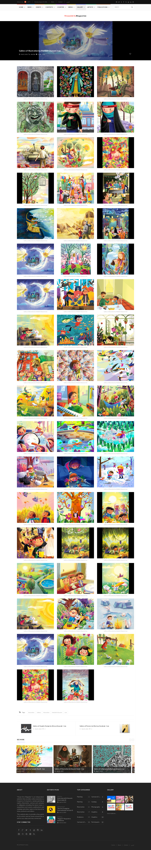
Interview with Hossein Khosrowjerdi (64, 799)
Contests (49, 7)
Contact (60, 2)
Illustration (31, 712)
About (52, 2)
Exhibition (59, 817)
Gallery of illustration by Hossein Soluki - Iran (33, 769)
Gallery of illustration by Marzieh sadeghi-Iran (112, 769)
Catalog (97, 802)
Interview (59, 796)
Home (21, 7)
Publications (102, 7)
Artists (90, 7)
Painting (83, 797)
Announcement (61, 806)
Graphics (97, 812)
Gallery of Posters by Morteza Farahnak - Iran (94, 726)
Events (38, 7)
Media (70, 7)
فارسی (68, 2)
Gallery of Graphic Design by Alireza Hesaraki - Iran (49, 726)
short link (33, 54)
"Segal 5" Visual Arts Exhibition (64, 819)
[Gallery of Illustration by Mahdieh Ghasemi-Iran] (35, 81)
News (30, 7)
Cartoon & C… (97, 797)
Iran (66, 712)
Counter (60, 7)
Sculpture (83, 817)
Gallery (80, 7)
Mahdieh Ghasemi (57, 712)
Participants (97, 822)
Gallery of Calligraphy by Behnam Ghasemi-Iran (72, 769)
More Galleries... (111, 813)
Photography (97, 807)
